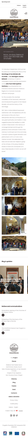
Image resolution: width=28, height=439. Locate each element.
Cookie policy (14, 404)
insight (21, 411)
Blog (14, 382)
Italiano (19, 5)
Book (14, 389)
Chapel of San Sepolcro (14, 373)
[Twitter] (17, 415)
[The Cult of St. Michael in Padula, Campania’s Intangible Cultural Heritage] (24, 288)
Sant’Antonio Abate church (14, 367)
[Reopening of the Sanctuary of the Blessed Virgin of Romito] (14, 324)
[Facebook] (11, 415)
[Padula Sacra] (14, 13)
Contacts (14, 393)
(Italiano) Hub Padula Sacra (14, 365)
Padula (14, 386)
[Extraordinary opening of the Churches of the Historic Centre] (14, 315)
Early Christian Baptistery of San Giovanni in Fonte (14, 370)
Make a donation (14, 396)
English (24, 5)
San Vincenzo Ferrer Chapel (14, 375)
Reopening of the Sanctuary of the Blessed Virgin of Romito (12, 320)
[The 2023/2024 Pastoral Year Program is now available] (14, 333)
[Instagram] (14, 415)
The (14, 358)
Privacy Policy (14, 400)
